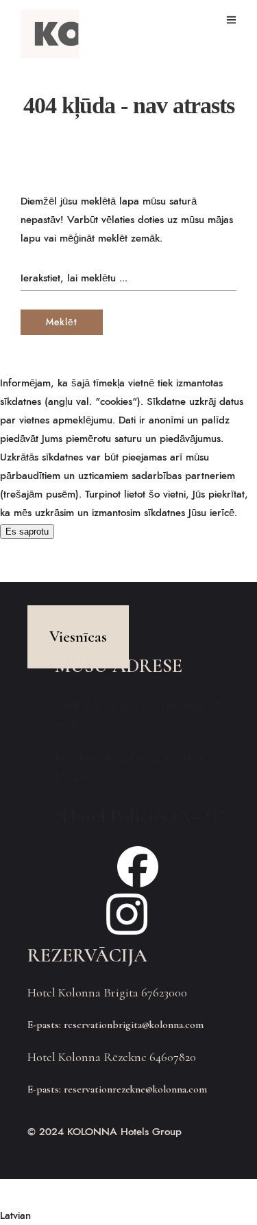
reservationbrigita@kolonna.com (134, 1024)
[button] (128, 1215)
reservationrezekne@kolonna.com (135, 1089)
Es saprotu (27, 531)
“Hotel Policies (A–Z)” (140, 816)
